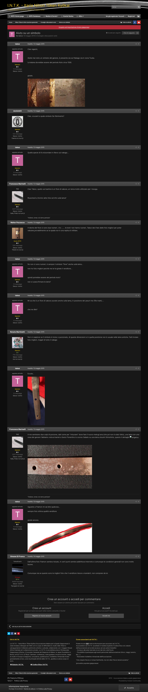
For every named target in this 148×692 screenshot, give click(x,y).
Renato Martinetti (17, 332)
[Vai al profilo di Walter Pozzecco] (17, 233)
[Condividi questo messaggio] (136, 44)
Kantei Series (68, 16)
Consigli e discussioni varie (47, 36)
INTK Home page (17, 16)
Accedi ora (106, 616)
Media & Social (51, 16)
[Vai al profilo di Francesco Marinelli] (17, 196)
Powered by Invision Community (130, 681)
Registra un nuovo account (41, 616)
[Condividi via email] (15, 633)
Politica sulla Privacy (21, 681)
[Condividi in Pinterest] (18, 633)
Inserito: (36, 44)
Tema (9, 681)
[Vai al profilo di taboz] (12, 34)
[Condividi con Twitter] (8, 633)
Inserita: (36, 111)
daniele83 (17, 111)
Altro (80, 16)
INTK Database (34, 16)
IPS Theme (11, 678)
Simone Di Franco (17, 556)
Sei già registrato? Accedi (115, 16)
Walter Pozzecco (17, 223)
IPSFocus (20, 678)
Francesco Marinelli (17, 184)
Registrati (131, 16)
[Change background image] (138, 16)
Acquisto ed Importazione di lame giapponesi (74, 27)
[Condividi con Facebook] (12, 633)
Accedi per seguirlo (114, 33)
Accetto (130, 688)
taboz (20, 36)
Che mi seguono (129, 33)
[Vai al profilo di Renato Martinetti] (17, 342)
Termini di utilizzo (29, 689)
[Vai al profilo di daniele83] (17, 121)
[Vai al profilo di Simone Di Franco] (17, 569)
